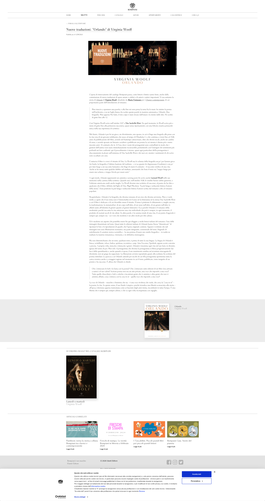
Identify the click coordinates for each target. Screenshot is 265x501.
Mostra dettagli (79, 497)
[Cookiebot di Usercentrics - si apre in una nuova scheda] (61, 497)
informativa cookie (98, 486)
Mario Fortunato (134, 100)
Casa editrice (176, 15)
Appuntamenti (155, 15)
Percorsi (101, 15)
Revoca (142, 491)
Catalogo (119, 15)
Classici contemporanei (155, 100)
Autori (136, 15)
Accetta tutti (196, 474)
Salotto (84, 15)
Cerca (194, 15)
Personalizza (195, 481)
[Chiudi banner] (214, 472)
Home (68, 15)
